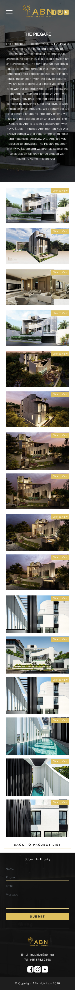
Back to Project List (37, 844)
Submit (37, 916)
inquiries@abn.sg (42, 954)
